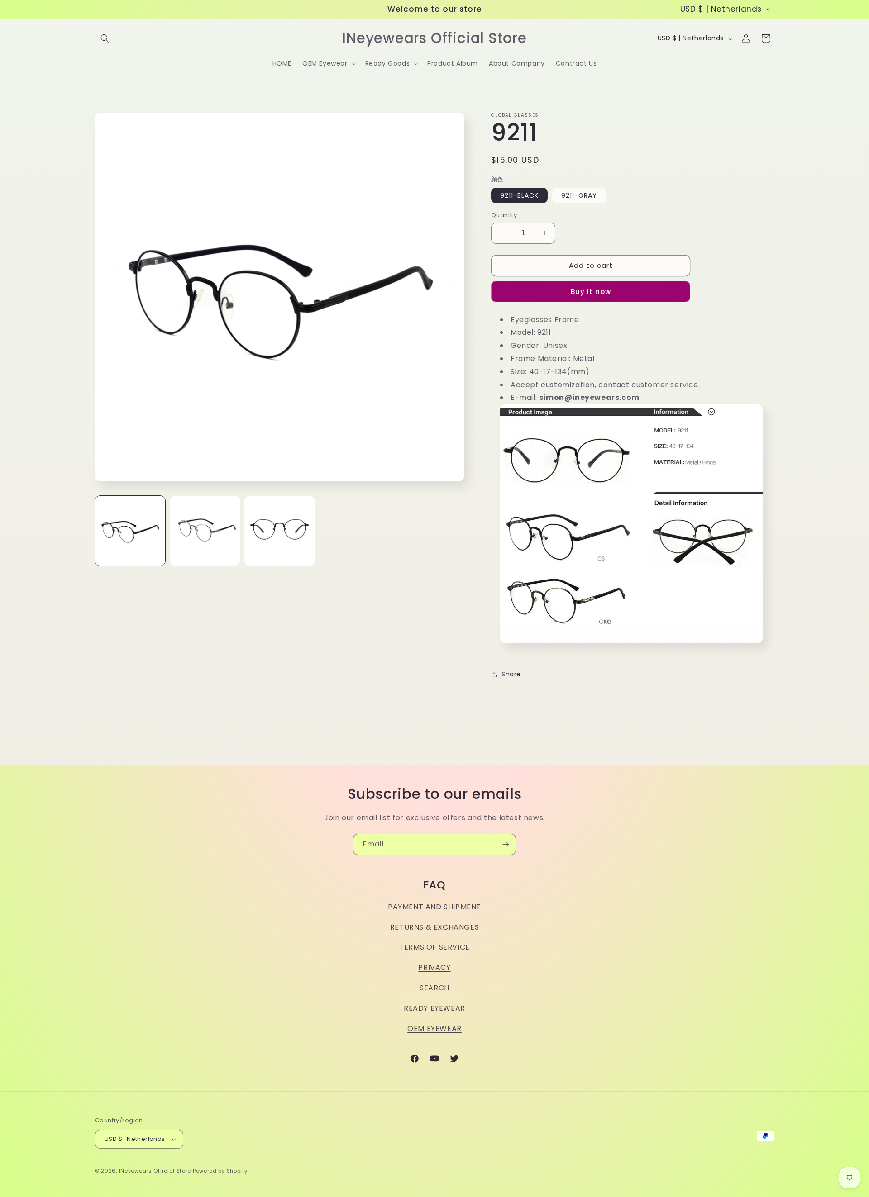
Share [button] (511, 674)
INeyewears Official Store (155, 1170)
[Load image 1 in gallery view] (130, 531)
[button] (105, 38)
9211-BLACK (519, 195)
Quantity (504, 215)
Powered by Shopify (220, 1170)
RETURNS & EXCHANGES (434, 927)
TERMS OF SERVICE (434, 947)
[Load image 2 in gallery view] (205, 531)
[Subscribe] (506, 844)
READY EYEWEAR (434, 1008)
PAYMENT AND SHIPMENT (434, 907)
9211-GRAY (579, 195)
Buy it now (591, 291)
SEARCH (434, 988)
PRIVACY (434, 967)
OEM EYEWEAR (434, 1028)
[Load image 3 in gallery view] (279, 531)
